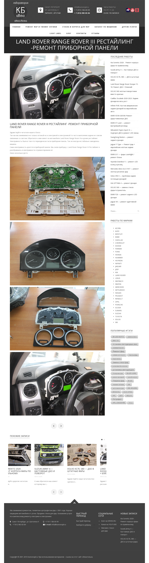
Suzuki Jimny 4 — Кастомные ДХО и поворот (53, 471)
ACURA (118, 228)
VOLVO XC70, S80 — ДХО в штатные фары (89, 470)
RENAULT (119, 299)
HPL (114, 396)
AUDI (117, 231)
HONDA (118, 255)
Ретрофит (117, 399)
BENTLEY (118, 234)
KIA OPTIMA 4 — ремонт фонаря (124, 183)
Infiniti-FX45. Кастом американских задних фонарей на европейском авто (124, 108)
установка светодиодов (123, 369)
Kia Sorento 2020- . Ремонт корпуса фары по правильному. (24, 471)
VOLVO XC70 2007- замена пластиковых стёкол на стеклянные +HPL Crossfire (54, 426)
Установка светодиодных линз (125, 344)
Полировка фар (118, 373)
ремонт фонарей (118, 377)
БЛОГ (68, 33)
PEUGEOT (119, 296)
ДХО (121, 396)
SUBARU (118, 310)
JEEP (117, 269)
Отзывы (95, 33)
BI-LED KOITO (118, 337)
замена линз (132, 337)
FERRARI (118, 249)
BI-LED (130, 381)
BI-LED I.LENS (131, 373)
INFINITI (118, 263)
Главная (16, 27)
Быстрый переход (83, 521)
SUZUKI (118, 313)
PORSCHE (119, 305)
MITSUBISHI (120, 290)
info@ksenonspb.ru (59, 524)
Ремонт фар (118, 351)
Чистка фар (133, 355)
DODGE (118, 246)
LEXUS (117, 278)
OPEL (117, 302)
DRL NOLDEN (132, 388)
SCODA (118, 307)
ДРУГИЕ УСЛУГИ (129, 27)
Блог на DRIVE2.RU (108, 521)
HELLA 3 (129, 396)
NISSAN (118, 293)
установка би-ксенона (120, 366)
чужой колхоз (132, 377)
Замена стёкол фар (120, 362)
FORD (117, 252)
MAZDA (118, 284)
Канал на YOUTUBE (109, 524)
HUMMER (119, 258)
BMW (117, 237)
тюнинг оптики (118, 384)
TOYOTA (118, 316)
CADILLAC (119, 240)
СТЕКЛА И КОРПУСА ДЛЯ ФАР (76, 27)
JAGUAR (118, 266)
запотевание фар (118, 388)
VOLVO (118, 319)
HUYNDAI (119, 260)
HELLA (130, 403)
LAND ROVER (120, 275)
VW (116, 322)
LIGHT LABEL (55, 33)
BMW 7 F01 (116, 340)
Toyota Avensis (116, 359)
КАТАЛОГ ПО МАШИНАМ (106, 27)
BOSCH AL (116, 392)
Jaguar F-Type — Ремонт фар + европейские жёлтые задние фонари (123, 147)
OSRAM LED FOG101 (119, 355)
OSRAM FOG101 (118, 348)
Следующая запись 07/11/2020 (61, 426)
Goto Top (74, 503)
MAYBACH (119, 281)
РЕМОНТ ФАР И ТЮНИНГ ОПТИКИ (41, 27)
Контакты (81, 33)
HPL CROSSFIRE (119, 403)
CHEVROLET (120, 243)
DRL (129, 384)
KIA (116, 272)
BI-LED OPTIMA (128, 392)
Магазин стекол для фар (107, 529)
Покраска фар (118, 380)
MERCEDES (119, 287)
